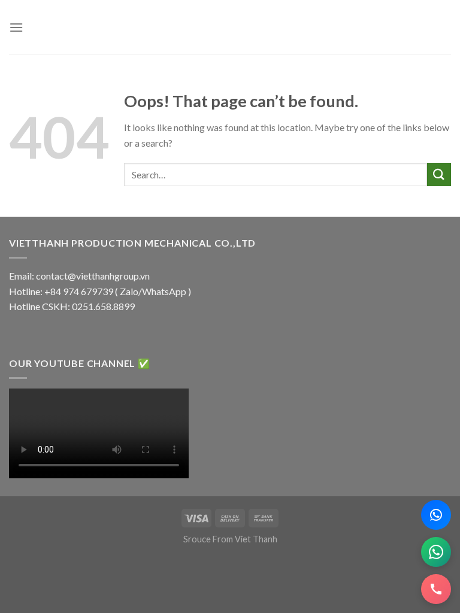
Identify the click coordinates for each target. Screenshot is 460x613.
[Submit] (439, 174)
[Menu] (16, 27)
